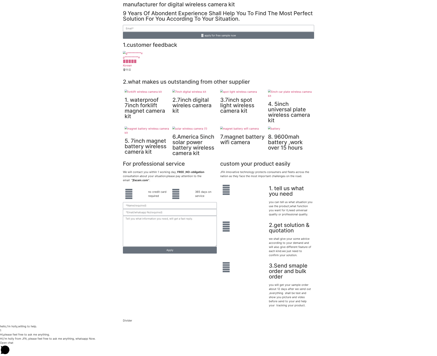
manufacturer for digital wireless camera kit (179, 4)
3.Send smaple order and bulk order (288, 271)
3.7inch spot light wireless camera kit (237, 105)
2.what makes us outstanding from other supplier (186, 81)
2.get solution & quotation (289, 228)
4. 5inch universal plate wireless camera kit (289, 112)
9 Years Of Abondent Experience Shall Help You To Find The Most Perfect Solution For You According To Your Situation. (218, 16)
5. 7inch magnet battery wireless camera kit (145, 146)
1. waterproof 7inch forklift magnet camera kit (145, 108)
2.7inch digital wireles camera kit (192, 105)
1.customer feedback (150, 44)
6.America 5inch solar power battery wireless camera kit (193, 144)
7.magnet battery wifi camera (242, 139)
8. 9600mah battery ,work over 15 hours (285, 142)
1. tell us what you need (286, 191)
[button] (126, 63)
